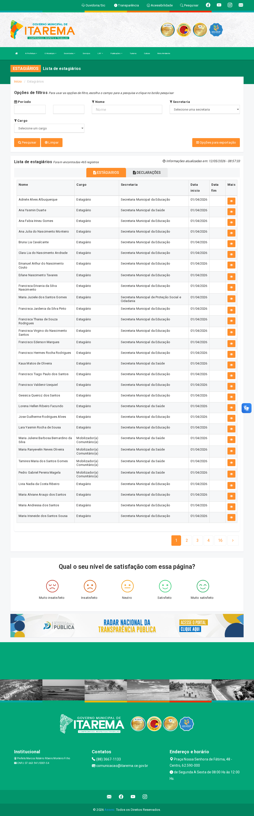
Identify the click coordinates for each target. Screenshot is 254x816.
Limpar (53, 142)
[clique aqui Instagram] (145, 796)
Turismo (133, 53)
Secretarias (69, 53)
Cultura (147, 53)
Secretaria (181, 102)
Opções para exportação (217, 142)
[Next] (233, 540)
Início (18, 81)
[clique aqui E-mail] (109, 796)
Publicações (115, 53)
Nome (99, 102)
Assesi (109, 810)
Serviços (86, 53)
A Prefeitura (30, 53)
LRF (99, 53)
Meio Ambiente (163, 53)
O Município (50, 53)
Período (24, 102)
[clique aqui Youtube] (133, 796)
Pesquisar (28, 142)
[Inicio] (16, 53)
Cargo (22, 120)
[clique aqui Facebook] (121, 796)
